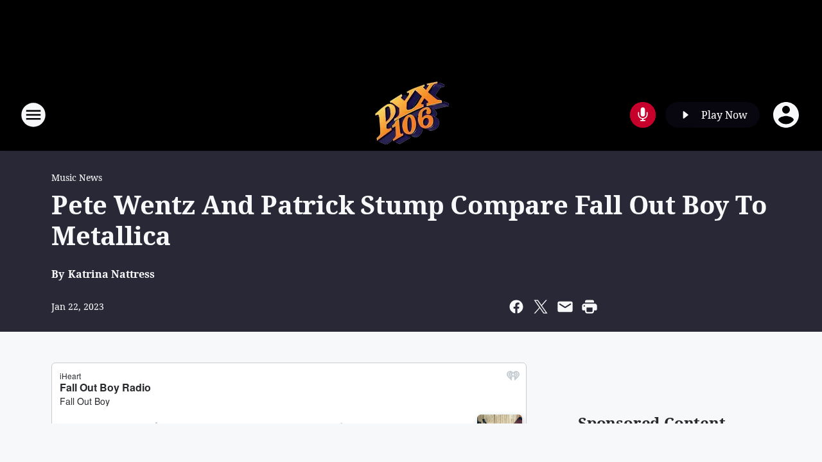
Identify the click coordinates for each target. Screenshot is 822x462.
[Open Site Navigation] (33, 115)
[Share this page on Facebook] (516, 307)
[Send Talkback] (643, 115)
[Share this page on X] (541, 307)
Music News (76, 177)
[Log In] (787, 115)
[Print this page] (590, 307)
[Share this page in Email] (565, 307)
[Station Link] (411, 114)
